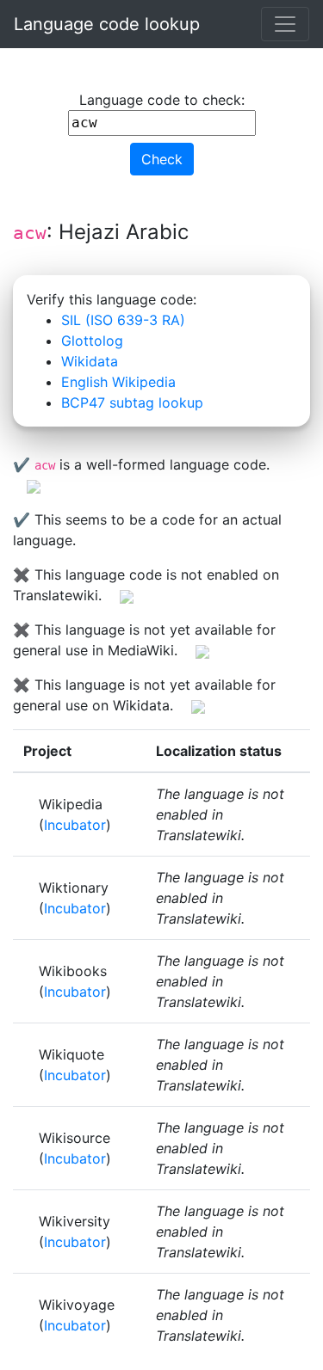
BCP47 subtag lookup (132, 402)
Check (162, 159)
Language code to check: (162, 99)
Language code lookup (107, 24)
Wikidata (89, 361)
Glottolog (92, 340)
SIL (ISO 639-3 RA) (123, 320)
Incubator (75, 824)
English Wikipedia (118, 381)
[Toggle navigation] (285, 24)
